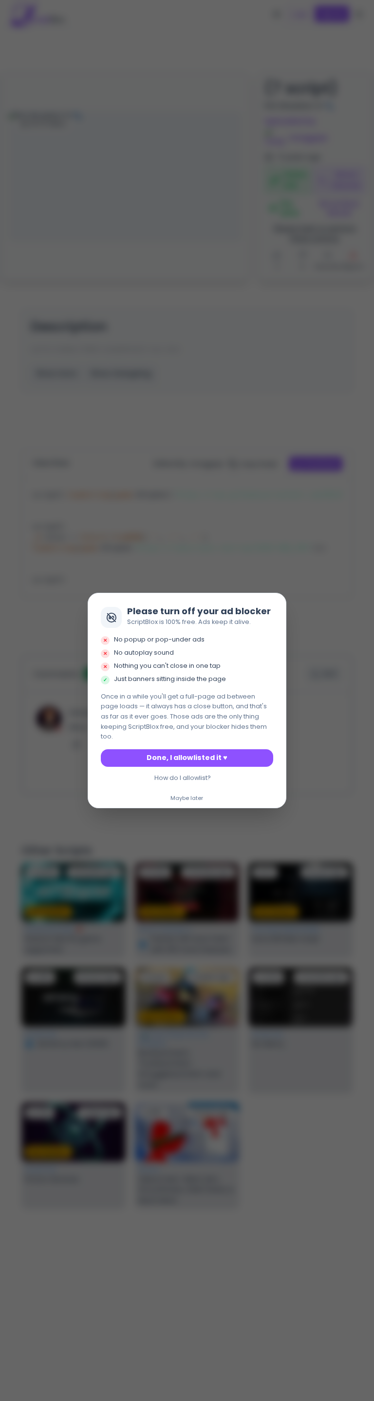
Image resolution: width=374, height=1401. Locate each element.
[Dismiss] (276, 603)
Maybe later (186, 798)
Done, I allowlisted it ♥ (187, 757)
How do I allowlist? (182, 778)
